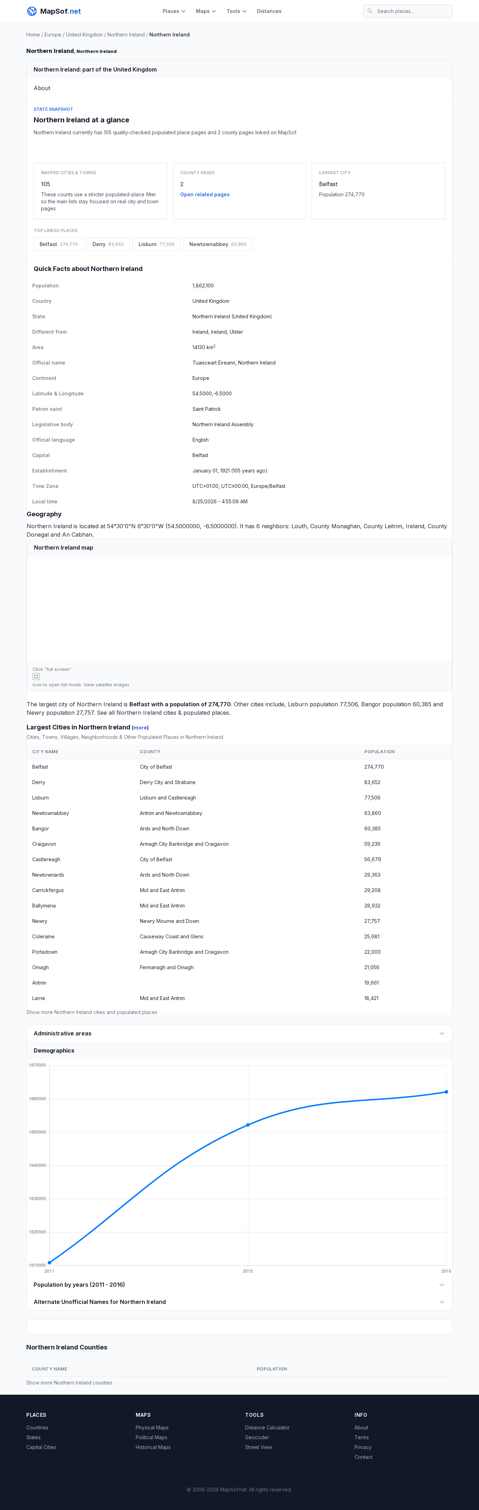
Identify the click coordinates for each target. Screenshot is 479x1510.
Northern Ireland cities (146, 712)
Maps (203, 11)
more (140, 727)
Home (33, 35)
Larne (38, 998)
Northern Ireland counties (83, 1383)
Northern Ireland (126, 35)
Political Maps (151, 1437)
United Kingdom (84, 35)
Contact (363, 1457)
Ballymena (44, 906)
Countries (37, 1427)
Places (171, 11)
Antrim (39, 983)
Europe (53, 35)
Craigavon (44, 844)
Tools (233, 11)
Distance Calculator (267, 1427)
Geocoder (257, 1437)
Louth (299, 526)
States (33, 1437)
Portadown (45, 952)
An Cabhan (77, 534)
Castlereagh (46, 859)
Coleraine (43, 936)
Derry (38, 782)
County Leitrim (383, 526)
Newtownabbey (50, 813)
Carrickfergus (48, 890)
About (361, 1427)
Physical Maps (152, 1427)
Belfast (328, 184)
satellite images (112, 684)
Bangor (371, 704)
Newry (36, 712)
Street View (258, 1447)
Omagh (40, 967)
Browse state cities (239, 148)
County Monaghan (335, 526)
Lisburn (298, 704)
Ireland (415, 526)
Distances (269, 11)
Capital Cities (41, 1447)
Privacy (363, 1447)
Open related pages (205, 194)
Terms (362, 1437)
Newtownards (48, 875)
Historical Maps (153, 1447)
